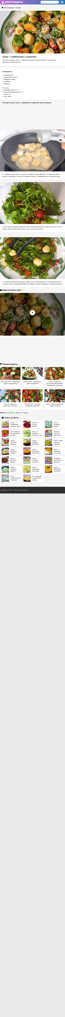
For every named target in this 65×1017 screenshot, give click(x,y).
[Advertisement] (32, 118)
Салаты (18, 7)
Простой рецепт (9, 7)
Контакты (4, 490)
